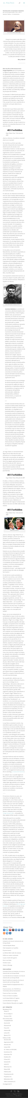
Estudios (6, 1057)
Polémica (6, 1071)
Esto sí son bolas (7, 960)
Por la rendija (7, 1013)
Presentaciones (8, 1074)
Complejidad (7, 1020)
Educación (6, 1025)
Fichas (5, 1059)
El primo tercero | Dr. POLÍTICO (11, 989)
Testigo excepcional (8, 813)
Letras (5, 1033)
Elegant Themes (17, 1094)
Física (5, 1028)
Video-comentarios (9, 1081)
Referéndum (7, 1079)
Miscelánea (6, 1009)
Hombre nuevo (7, 962)
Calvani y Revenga (7, 965)
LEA (5, 1064)
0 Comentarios (15, 14)
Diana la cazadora (12, 995)
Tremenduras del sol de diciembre (11, 990)
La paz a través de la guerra (10, 958)
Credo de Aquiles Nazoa (9, 945)
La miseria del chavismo (18, 771)
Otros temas (6, 1018)
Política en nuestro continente (10, 955)
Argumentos (7, 1042)
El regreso (16, 998)
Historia (6, 1030)
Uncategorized (6, 1084)
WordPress (19, 1096)
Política (9, 14)
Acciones (6, 1039)
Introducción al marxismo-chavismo (13, 10)
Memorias (6, 1066)
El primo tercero (7, 950)
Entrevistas (7, 1054)
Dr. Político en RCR (9, 1049)
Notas (5, 1069)
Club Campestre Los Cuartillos (10, 948)
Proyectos (6, 1076)
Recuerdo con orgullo (17, 1003)
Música (6, 1035)
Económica (7, 1052)
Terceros (6, 1016)
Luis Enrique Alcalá (9, 12)
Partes (5, 1011)
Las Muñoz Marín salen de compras (12, 953)
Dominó (6, 1023)
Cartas (5, 1047)
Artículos (6, 1044)
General (5, 14)
